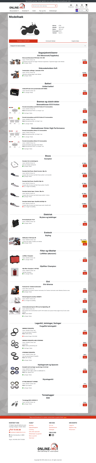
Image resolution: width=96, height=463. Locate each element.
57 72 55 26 (16, 430)
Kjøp (85, 62)
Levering (31, 429)
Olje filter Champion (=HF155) (30, 268)
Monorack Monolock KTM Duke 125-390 (33, 58)
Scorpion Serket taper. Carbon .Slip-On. (33, 191)
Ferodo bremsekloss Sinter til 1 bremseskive (34, 130)
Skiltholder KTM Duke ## (29, 237)
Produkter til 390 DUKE (23, 41)
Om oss (51, 425)
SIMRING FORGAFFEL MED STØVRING (32, 340)
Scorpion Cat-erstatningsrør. (30, 161)
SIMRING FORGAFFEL (28, 328)
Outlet (34, 11)
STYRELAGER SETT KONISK (30, 381)
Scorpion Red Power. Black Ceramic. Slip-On (34, 171)
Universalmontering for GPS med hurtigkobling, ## (36, 307)
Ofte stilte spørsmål (34, 431)
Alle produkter (14, 11)
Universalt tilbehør (50, 41)
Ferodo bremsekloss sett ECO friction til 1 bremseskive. (37, 107)
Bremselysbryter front (28, 219)
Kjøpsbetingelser (33, 427)
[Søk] (55, 6)
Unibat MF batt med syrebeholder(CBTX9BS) (34, 88)
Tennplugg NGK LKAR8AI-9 (30, 400)
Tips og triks (42, 11)
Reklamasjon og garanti (35, 433)
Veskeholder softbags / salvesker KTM (33, 70)
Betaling (31, 425)
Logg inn (71, 425)
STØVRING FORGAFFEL (28, 352)
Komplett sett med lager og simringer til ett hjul (35, 367)
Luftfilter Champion (27, 256)
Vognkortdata (75, 41)
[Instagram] (53, 435)
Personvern (72, 429)
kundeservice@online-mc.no (17, 432)
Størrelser (31, 438)
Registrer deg (72, 427)
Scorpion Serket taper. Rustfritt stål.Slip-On (34, 201)
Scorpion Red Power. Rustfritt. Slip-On (32, 181)
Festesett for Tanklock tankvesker (31, 286)
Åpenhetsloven (53, 427)
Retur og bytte (33, 436)
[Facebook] (50, 435)
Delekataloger (53, 11)
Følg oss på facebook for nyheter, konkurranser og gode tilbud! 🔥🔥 (48, 417)
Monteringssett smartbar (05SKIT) (32, 296)
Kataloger (51, 429)
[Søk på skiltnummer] (86, 10)
